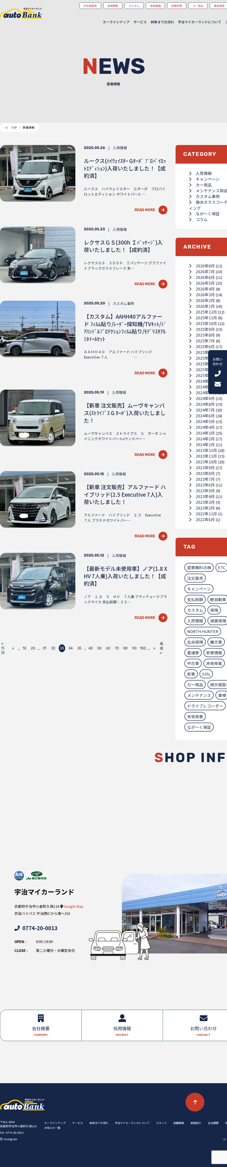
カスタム (195, 610)
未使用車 (195, 716)
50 (99, 648)
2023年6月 (205, 485)
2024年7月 (205, 410)
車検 (222, 695)
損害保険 (218, 621)
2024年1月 (205, 444)
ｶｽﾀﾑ (206, 674)
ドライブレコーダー (205, 706)
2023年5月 (205, 490)
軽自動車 (218, 599)
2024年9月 (205, 398)
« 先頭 (3, 648)
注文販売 (195, 578)
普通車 (193, 652)
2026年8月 (205, 266)
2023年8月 (205, 473)
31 (44, 648)
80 (125, 648)
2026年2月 (205, 300)
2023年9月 (205, 467)
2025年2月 (205, 369)
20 (33, 648)
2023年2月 (205, 508)
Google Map (73, 906)
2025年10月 (206, 323)
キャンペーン (207, 179)
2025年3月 (205, 364)
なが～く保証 (208, 213)
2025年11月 (206, 317)
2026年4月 (205, 289)
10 (24, 648)
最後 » (161, 648)
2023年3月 (205, 502)
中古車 (193, 663)
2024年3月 (205, 433)
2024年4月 (205, 427)
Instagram (10, 1139)
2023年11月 (206, 456)
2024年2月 (205, 438)
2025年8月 (205, 335)
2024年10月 (206, 392)
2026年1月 (205, 306)
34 (70, 648)
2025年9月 (205, 329)
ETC (221, 567)
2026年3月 (205, 294)
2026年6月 (205, 277)
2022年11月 (206, 513)
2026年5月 (205, 283)
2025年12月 (206, 312)
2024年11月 (206, 387)
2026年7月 (205, 271)
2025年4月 (205, 358)
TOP (14, 127)
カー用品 (204, 185)
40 (90, 648)
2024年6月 (205, 415)
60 (108, 648)
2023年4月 (205, 496)
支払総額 (195, 599)
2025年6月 (205, 346)
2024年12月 (206, 381)
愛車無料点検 (199, 567)
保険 (214, 610)
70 (117, 648)
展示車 (216, 642)
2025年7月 (205, 340)
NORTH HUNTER (202, 631)
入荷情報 (204, 173)
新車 (191, 674)
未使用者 (214, 663)
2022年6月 (205, 519)
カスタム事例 (208, 196)
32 (53, 648)
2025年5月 (205, 352)
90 (134, 648)
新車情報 (214, 652)
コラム (201, 219)
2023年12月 (206, 450)
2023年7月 (205, 479)
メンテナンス (199, 695)
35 (79, 648)
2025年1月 (205, 375)
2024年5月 (205, 421)
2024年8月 (205, 404)
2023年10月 (206, 462)
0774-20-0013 (39, 928)
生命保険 (195, 642)
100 (143, 648)
